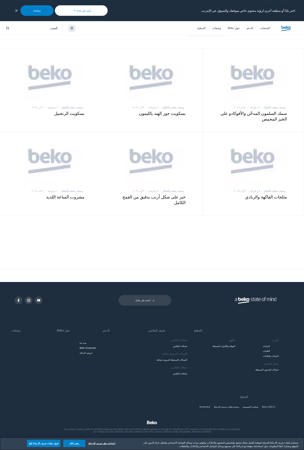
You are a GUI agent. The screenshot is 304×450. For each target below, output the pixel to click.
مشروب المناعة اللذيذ (65, 196)
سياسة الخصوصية (250, 407)
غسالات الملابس (180, 346)
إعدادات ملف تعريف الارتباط (101, 443)
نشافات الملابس (180, 373)
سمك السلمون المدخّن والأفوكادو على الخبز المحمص (253, 115)
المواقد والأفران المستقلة (224, 346)
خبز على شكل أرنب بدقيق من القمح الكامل (154, 199)
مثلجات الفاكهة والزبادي (266, 196)
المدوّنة (244, 396)
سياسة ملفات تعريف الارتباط (226, 407)
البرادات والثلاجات (270, 356)
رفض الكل (74, 443)
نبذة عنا (83, 343)
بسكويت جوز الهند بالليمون (162, 113)
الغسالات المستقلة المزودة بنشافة (172, 360)
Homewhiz (205, 407)
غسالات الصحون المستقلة (266, 369)
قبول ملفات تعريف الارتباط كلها (43, 443)
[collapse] (16, 11)
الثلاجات (266, 351)
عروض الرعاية (86, 352)
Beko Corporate (88, 348)
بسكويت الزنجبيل (69, 113)
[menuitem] (264, 28)
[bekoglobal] (286, 28)
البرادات (266, 346)
